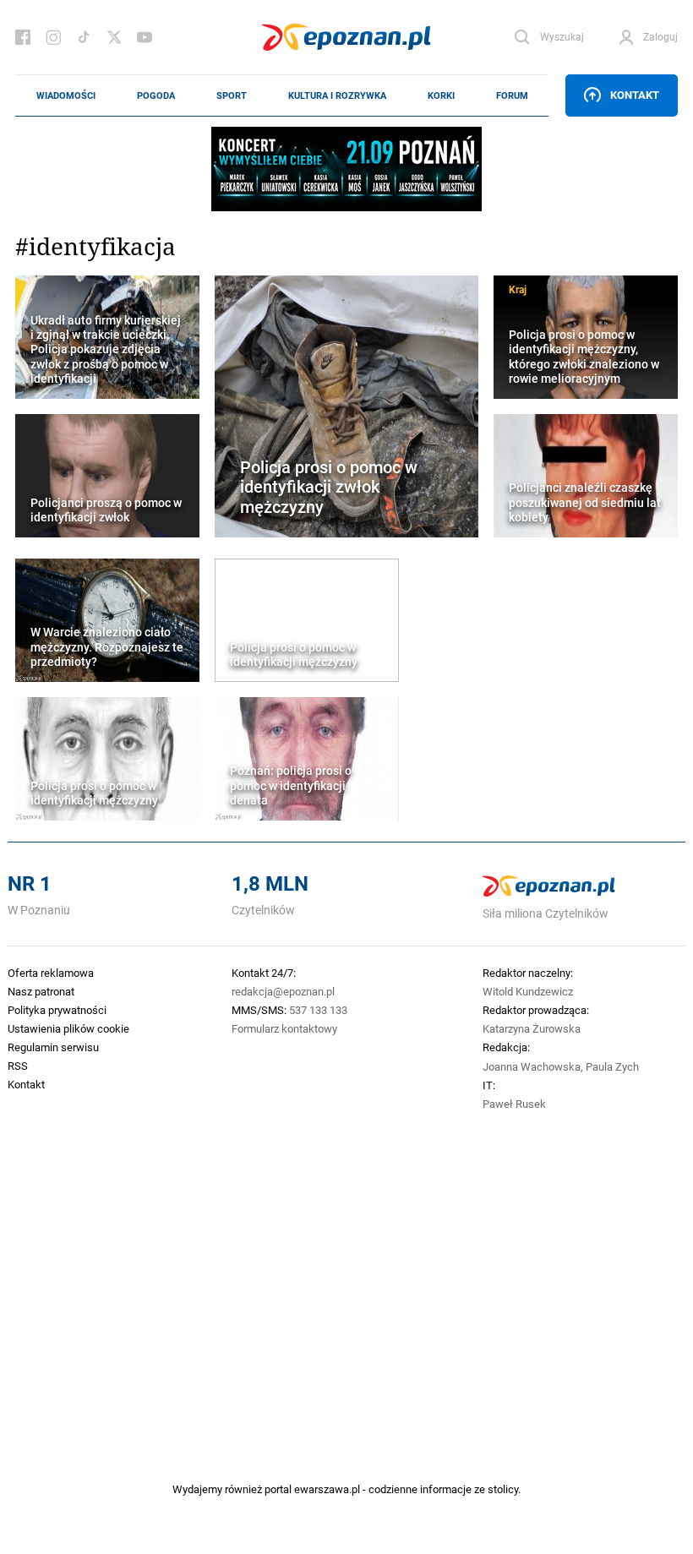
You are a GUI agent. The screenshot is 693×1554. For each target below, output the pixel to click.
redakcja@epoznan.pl (283, 991)
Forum (512, 95)
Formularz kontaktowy (284, 1028)
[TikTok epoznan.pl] (83, 37)
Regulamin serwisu (53, 1047)
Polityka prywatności (57, 1010)
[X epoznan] (114, 37)
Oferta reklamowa (51, 972)
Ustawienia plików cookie (68, 1028)
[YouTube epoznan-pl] (144, 37)
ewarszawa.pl (327, 1489)
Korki (441, 95)
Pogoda (156, 95)
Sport (231, 95)
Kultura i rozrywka (337, 95)
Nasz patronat (41, 991)
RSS (18, 1065)
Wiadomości (65, 95)
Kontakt (634, 94)
